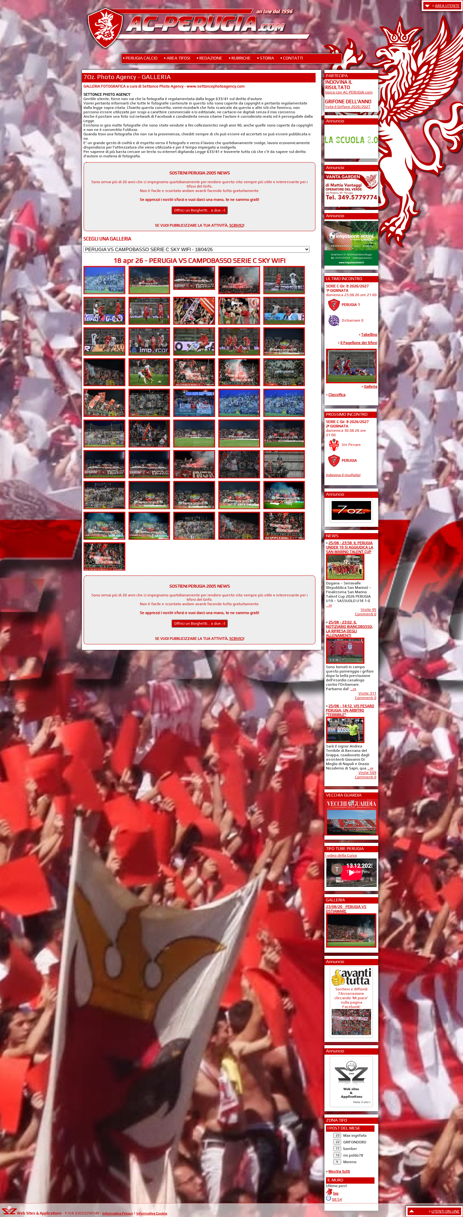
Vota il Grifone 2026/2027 (347, 106)
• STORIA (265, 57)
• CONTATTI (291, 57)
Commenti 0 (365, 614)
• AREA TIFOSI (177, 57)
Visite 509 (367, 772)
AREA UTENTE (447, 5)
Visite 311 (367, 693)
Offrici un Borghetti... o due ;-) (199, 210)
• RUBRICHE (240, 57)
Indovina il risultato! (343, 474)
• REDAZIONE (209, 57)
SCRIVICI (236, 225)
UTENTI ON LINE (446, 1211)
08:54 (337, 1199)
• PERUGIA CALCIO (140, 57)
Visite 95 (368, 609)
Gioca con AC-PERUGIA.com (349, 92)
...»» (329, 605)
